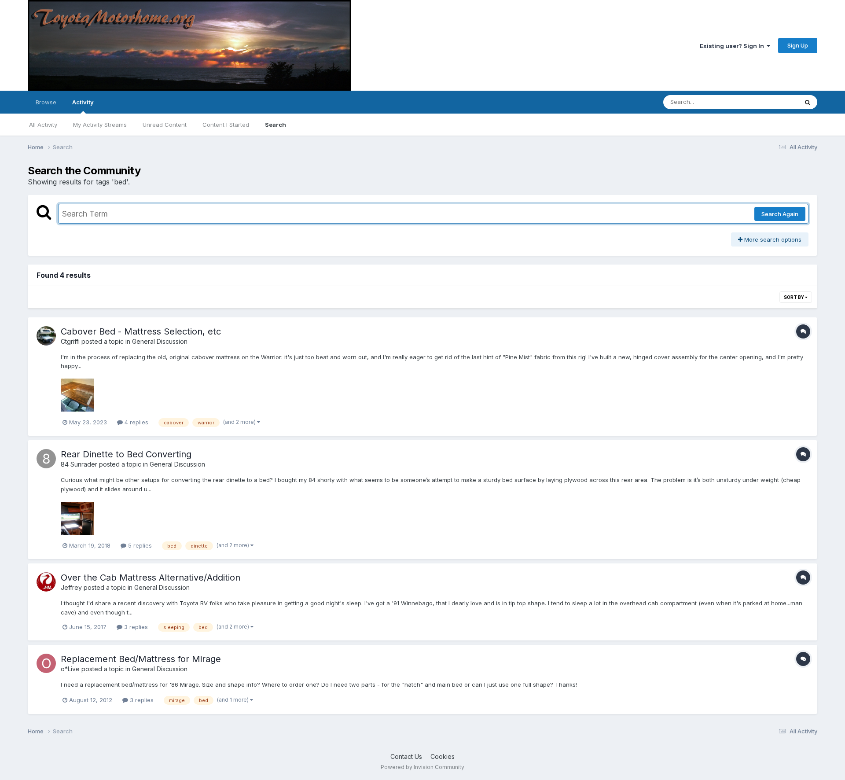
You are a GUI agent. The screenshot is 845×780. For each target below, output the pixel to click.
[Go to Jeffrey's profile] (46, 582)
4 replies (135, 422)
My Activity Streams (100, 124)
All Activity (43, 124)
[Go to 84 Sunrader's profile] (46, 458)
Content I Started (225, 124)
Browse (46, 102)
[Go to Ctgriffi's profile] (46, 336)
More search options (771, 239)
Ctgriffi (70, 341)
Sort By (794, 297)
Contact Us (406, 756)
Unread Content (165, 124)
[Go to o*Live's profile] (46, 663)
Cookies (442, 756)
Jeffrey (71, 587)
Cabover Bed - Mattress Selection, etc (141, 331)
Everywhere (770, 102)
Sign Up (797, 45)
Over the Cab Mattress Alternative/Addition (150, 577)
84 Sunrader (79, 464)
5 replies (139, 545)
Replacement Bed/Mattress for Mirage (141, 659)
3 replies (135, 626)
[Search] (807, 102)
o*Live (70, 669)
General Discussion (159, 341)
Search (275, 124)
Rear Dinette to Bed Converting (126, 454)
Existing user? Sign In (733, 45)
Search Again (779, 213)
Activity (83, 102)
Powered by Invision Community (422, 767)
